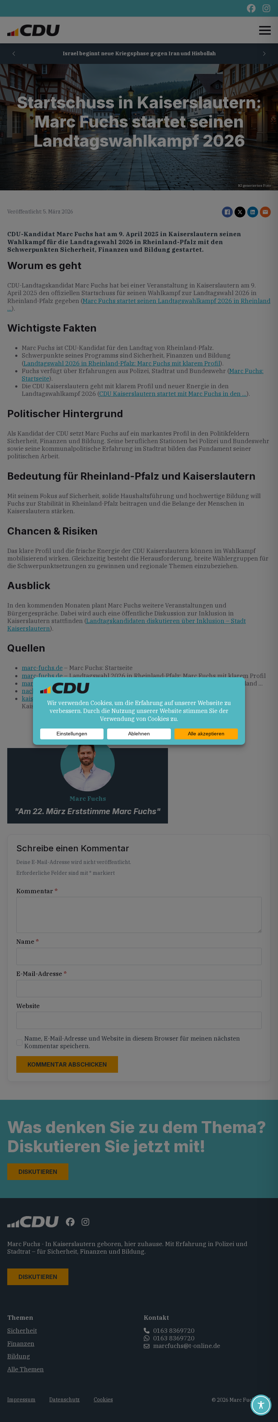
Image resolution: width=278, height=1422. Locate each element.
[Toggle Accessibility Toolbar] (261, 1405)
